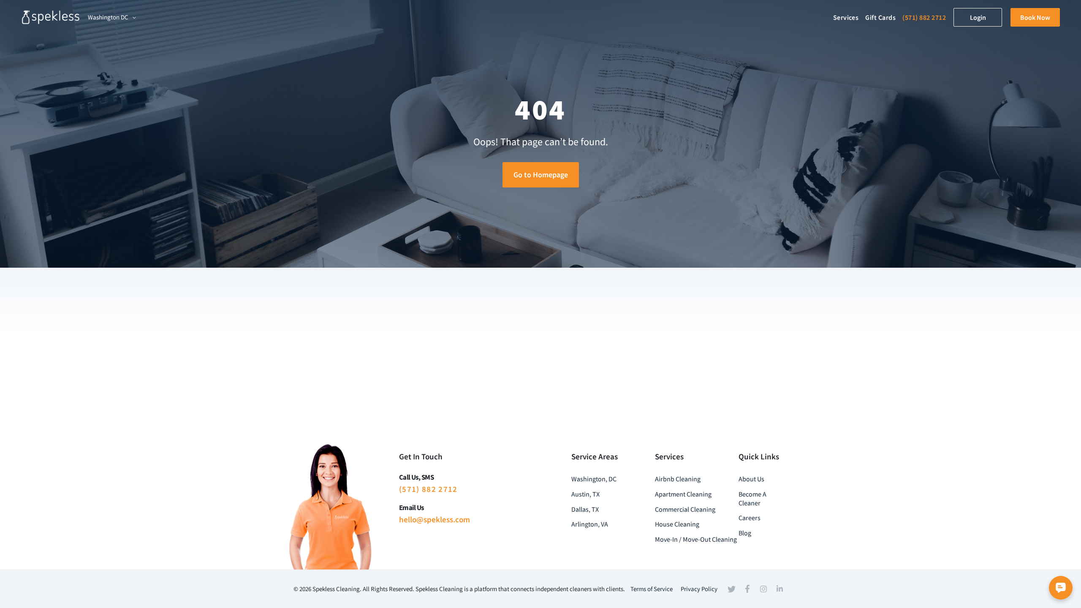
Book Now (1035, 17)
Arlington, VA (589, 524)
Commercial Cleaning (685, 509)
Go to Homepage (540, 174)
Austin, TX (585, 494)
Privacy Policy (699, 589)
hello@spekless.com (434, 519)
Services (846, 17)
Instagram (763, 589)
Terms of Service (651, 589)
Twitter (731, 589)
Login (978, 17)
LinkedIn (779, 588)
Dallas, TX (585, 509)
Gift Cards (880, 17)
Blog (745, 533)
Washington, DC (594, 479)
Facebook (747, 589)
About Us (751, 479)
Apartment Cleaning (683, 494)
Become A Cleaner (752, 498)
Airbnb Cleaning (678, 479)
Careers (750, 517)
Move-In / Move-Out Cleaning (696, 539)
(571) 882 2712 (924, 17)
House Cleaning (677, 524)
